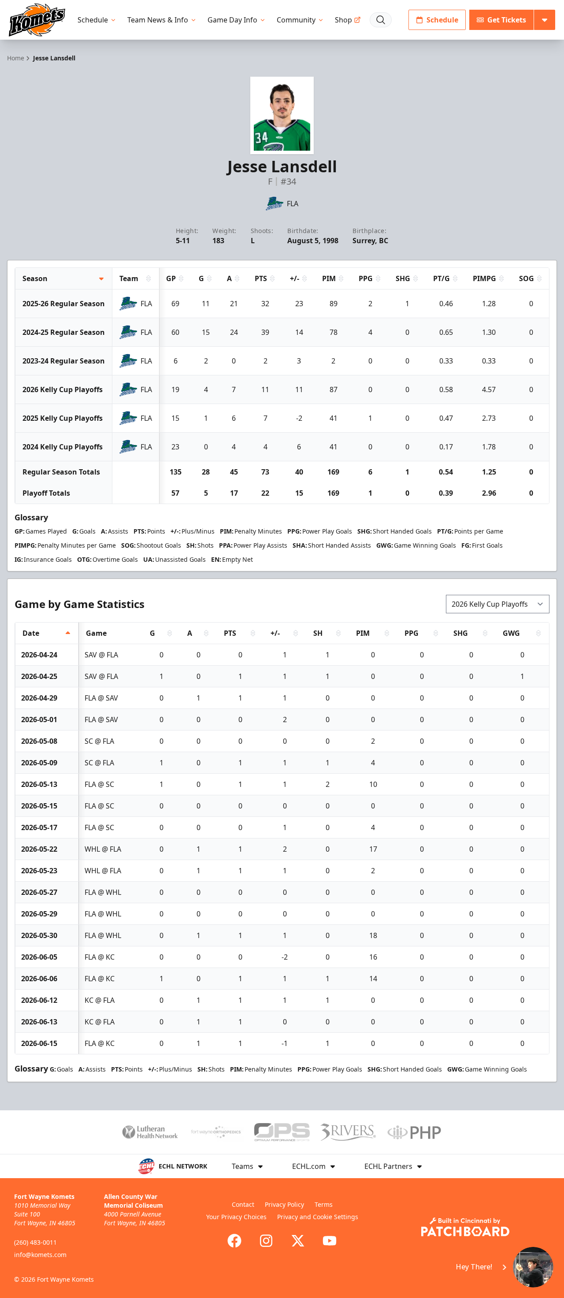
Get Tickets (506, 20)
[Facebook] (234, 1240)
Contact (243, 1204)
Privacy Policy (284, 1204)
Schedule (93, 20)
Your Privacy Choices (236, 1217)
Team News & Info (157, 20)
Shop (343, 20)
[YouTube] (329, 1240)
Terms (324, 1204)
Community (296, 20)
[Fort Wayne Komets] (37, 20)
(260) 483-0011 (35, 1242)
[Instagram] (266, 1240)
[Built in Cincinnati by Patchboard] (465, 1226)
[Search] (381, 19)
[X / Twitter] (298, 1240)
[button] (498, 1267)
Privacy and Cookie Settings (317, 1217)
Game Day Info (232, 20)
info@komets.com (40, 1254)
